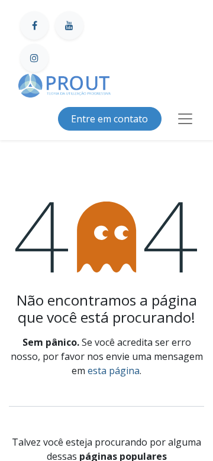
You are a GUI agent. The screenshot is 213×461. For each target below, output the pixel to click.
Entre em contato (109, 118)
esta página (114, 370)
